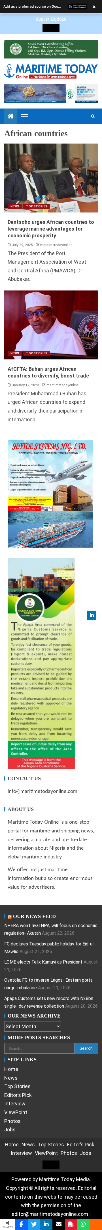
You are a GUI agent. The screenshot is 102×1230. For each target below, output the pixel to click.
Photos (12, 1121)
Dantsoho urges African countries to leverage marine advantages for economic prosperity (51, 228)
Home (11, 1069)
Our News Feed (34, 916)
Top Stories (36, 206)
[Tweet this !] (34, 1224)
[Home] (11, 117)
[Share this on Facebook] (21, 1224)
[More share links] (96, 1224)
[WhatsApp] (83, 1224)
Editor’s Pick (18, 1095)
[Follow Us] (91, 615)
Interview (15, 1104)
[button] (24, 116)
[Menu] (24, 116)
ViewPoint (15, 1112)
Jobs (10, 1130)
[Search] (92, 116)
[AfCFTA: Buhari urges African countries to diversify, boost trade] (51, 324)
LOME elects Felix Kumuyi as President (43, 962)
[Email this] (58, 1224)
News (14, 206)
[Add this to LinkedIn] (46, 1224)
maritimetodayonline (56, 245)
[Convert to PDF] (71, 1224)
